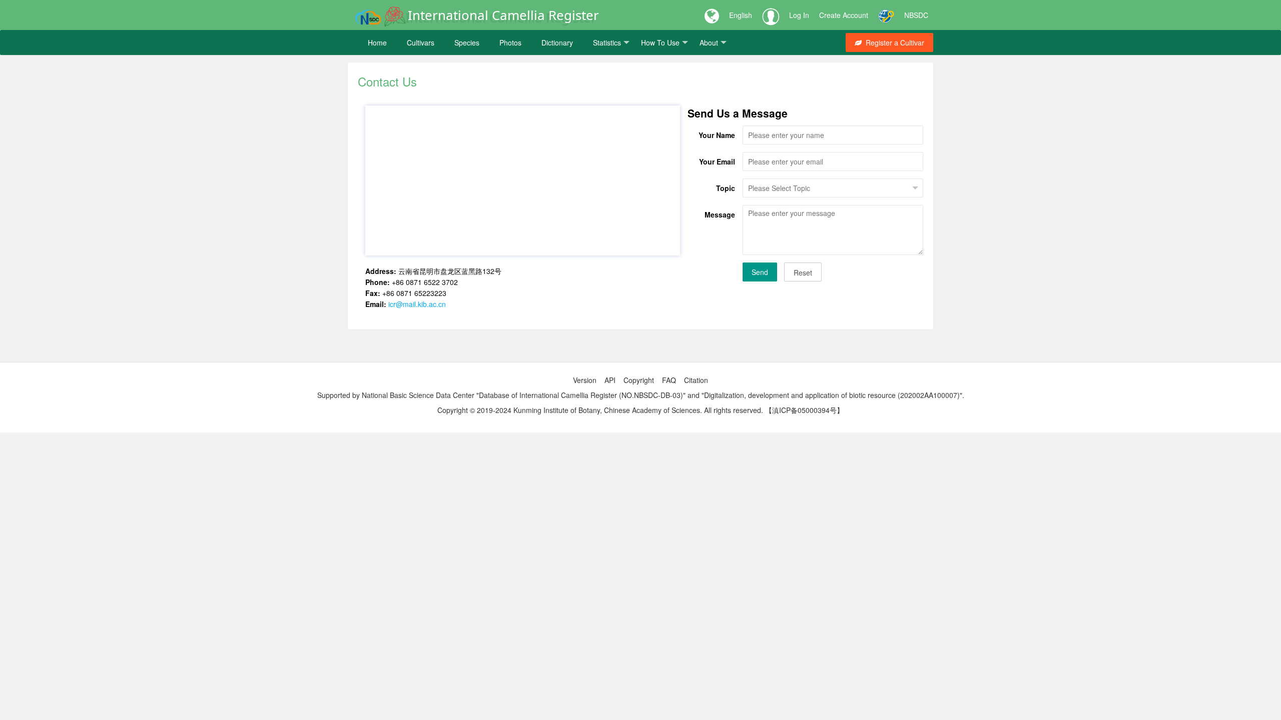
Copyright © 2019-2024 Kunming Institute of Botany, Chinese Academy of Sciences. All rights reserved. (600, 410)
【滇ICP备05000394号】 (804, 410)
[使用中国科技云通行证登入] (886, 15)
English (740, 15)
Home (377, 43)
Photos (510, 43)
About (709, 43)
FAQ (669, 380)
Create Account (843, 15)
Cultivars (420, 43)
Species (466, 43)
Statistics (607, 43)
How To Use (660, 43)
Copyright (638, 380)
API (609, 380)
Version (584, 380)
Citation (696, 380)
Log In (799, 15)
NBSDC (916, 15)
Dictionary (557, 43)
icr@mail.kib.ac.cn (417, 304)
